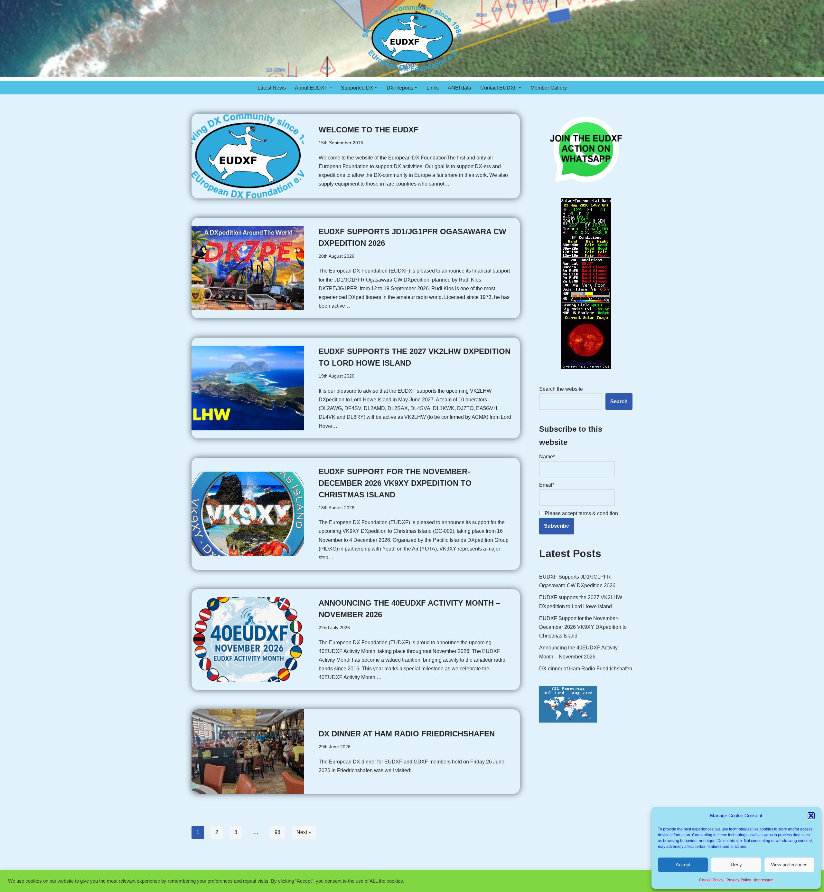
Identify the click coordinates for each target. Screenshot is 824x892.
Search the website (561, 389)
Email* (546, 485)
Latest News (272, 88)
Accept (683, 864)
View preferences (789, 864)
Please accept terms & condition (580, 513)
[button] (811, 815)
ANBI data (459, 88)
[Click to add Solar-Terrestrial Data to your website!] (586, 367)
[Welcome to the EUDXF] (248, 156)
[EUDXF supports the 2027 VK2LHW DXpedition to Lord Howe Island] (248, 388)
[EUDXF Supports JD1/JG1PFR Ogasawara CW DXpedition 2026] (248, 268)
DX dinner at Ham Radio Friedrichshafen (407, 733)
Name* (547, 456)
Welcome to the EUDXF (368, 129)
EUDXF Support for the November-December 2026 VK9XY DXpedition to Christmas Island (395, 483)
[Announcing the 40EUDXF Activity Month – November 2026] (248, 639)
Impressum (763, 880)
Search (619, 401)
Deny (736, 864)
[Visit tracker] (568, 721)
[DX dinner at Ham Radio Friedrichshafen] (248, 751)
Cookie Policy (711, 880)
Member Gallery (548, 88)
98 (277, 832)
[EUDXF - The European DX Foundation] (412, 38)
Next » (303, 832)
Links (432, 88)
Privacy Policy (738, 880)
